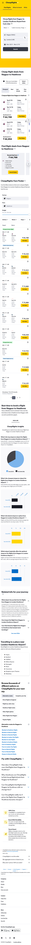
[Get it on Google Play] (5, 930)
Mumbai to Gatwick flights (9, 732)
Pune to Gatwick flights (8, 749)
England (24, 869)
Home (4, 869)
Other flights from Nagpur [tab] (10, 715)
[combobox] (17, 198)
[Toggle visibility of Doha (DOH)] (10, 471)
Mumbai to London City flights (10, 737)
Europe (9, 869)
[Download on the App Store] (15, 930)
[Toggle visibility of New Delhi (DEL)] (20, 471)
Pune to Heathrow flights (9, 744)
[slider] (29, 215)
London (14, 871)
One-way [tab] (25, 90)
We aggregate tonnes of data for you (13, 859)
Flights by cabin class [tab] (8, 703)
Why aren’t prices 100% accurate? (12, 862)
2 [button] (17, 397)
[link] (13, 172)
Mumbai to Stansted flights (9, 735)
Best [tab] (12, 89)
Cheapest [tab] (5, 89)
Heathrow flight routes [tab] (9, 707)
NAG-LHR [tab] (15, 420)
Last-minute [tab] (18, 90)
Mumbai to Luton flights (8, 739)
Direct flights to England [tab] (9, 699)
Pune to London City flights (9, 747)
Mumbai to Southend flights (9, 742)
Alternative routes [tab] (8, 696)
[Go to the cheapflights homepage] (12, 3)
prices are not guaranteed (12, 851)
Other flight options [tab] (8, 711)
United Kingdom (16, 869)
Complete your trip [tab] (21, 696)
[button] (3, 3)
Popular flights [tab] (7, 719)
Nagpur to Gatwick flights (9, 754)
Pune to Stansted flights (8, 751)
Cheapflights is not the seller (11, 856)
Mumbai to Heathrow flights (9, 730)
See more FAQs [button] (15, 633)
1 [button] (13, 397)
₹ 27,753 (6, 24)
